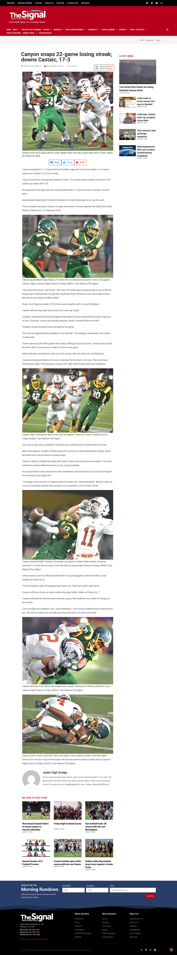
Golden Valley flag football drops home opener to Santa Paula (99, 864)
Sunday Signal (29, 33)
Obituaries (85, 3)
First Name (66, 886)
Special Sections (14, 33)
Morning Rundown (25, 3)
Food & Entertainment (74, 30)
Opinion (122, 30)
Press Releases (45, 33)
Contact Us (49, 3)
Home (8, 30)
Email (112, 886)
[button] (167, 29)
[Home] (137, 40)
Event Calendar (108, 30)
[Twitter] (152, 3)
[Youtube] (156, 3)
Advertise (60, 3)
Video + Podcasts (137, 30)
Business (57, 30)
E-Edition (38, 3)
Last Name (90, 886)
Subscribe (11, 3)
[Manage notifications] (171, 950)
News (15, 30)
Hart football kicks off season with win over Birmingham (95, 826)
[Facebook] (147, 3)
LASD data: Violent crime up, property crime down (146, 117)
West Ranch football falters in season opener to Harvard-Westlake (35, 826)
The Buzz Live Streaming (31, 30)
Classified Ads (72, 3)
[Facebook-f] (141, 950)
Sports (46, 30)
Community (92, 30)
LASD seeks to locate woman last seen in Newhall (146, 101)
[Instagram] (161, 3)
